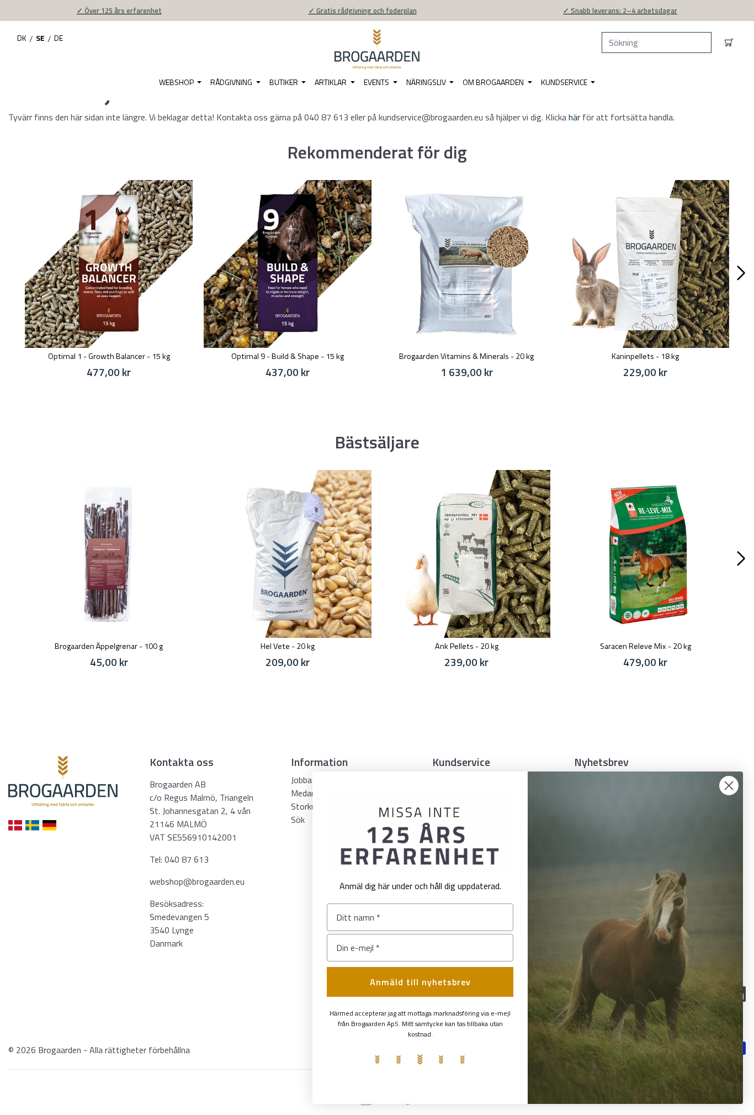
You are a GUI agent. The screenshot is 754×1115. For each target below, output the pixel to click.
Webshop (177, 82)
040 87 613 (186, 859)
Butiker (284, 82)
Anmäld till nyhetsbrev (420, 982)
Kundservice (565, 82)
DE (58, 38)
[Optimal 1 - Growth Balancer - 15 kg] (109, 264)
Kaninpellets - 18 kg (645, 356)
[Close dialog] (729, 785)
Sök (298, 819)
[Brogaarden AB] (376, 49)
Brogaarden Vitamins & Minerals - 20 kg (466, 356)
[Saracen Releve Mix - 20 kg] (645, 554)
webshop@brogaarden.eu (197, 881)
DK (21, 38)
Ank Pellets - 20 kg (466, 646)
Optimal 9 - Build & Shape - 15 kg (287, 356)
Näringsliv (427, 82)
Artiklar (331, 82)
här (575, 117)
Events (377, 82)
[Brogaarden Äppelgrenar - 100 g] (109, 554)
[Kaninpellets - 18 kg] (645, 264)
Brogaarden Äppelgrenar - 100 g (109, 646)
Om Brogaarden (494, 82)
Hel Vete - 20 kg (288, 646)
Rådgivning (232, 82)
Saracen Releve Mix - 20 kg (645, 646)
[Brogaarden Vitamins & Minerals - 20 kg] (466, 264)
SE (40, 38)
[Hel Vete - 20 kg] (287, 554)
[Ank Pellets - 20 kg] (466, 554)
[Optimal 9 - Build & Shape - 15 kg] (287, 264)
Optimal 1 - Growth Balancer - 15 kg (109, 356)
